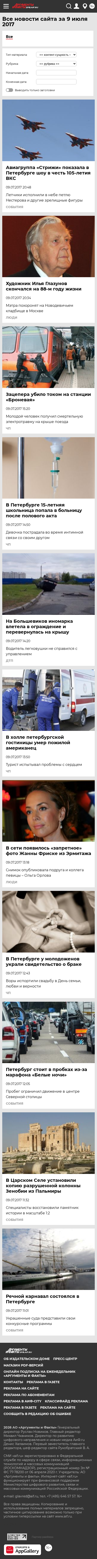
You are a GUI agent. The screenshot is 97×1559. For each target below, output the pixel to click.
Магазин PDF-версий (23, 1365)
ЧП (8, 428)
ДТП (9, 660)
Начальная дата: (17, 72)
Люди (11, 317)
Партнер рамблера (42, 1537)
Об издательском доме (27, 1359)
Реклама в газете (43, 1382)
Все (9, 37)
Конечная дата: (16, 82)
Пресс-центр (65, 1359)
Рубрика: (12, 63)
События (14, 207)
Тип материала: (17, 54)
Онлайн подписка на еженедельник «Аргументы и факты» (39, 1374)
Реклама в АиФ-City (22, 1401)
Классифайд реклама (66, 1401)
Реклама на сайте (21, 1388)
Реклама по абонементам (29, 1395)
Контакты (13, 1382)
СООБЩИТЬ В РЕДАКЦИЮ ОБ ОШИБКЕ (37, 1414)
